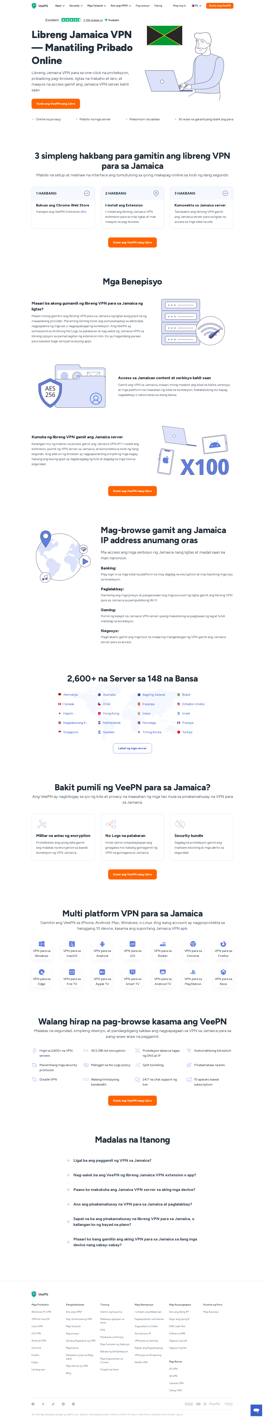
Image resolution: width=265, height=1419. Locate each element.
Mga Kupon (72, 1347)
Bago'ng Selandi (153, 695)
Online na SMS (177, 1333)
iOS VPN (36, 1333)
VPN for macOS (41, 1319)
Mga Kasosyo (211, 1311)
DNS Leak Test (177, 1326)
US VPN (173, 1368)
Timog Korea (151, 732)
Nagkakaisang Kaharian (79, 723)
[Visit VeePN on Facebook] (33, 1404)
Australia (109, 695)
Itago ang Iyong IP (179, 1319)
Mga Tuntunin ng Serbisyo (115, 1344)
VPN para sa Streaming (148, 1355)
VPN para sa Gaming (146, 1340)
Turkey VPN (175, 1390)
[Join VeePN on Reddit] (63, 1404)
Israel (186, 713)
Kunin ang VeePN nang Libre (56, 103)
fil (196, 5)
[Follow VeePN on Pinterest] (73, 1404)
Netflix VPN (141, 1362)
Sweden (108, 732)
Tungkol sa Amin (109, 1369)
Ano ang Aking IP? (179, 1311)
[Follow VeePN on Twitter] (43, 1404)
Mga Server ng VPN (77, 1365)
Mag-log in (179, 5)
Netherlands (111, 723)
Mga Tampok (95, 5)
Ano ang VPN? (119, 5)
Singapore (70, 732)
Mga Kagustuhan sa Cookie (111, 1360)
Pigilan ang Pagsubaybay (149, 1347)
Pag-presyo (143, 5)
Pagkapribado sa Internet (149, 1319)
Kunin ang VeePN (220, 5)
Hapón (68, 713)
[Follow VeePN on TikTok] (53, 1404)
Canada (68, 704)
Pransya (187, 723)
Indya (146, 713)
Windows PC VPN (41, 1311)
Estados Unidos (193, 704)
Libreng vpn (38, 1369)
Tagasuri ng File (177, 1347)
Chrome (36, 1347)
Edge (35, 1362)
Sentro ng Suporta (111, 1311)
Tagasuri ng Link (178, 1340)
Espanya (148, 704)
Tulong (158, 5)
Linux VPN (37, 1326)
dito (84, 212)
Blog (68, 1373)
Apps (58, 5)
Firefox (35, 1355)
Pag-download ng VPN (79, 1319)
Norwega (149, 723)
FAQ (102, 1329)
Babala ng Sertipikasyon (114, 1351)
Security (74, 5)
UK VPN (173, 1376)
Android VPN (39, 1340)
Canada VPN (176, 1383)
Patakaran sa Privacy (111, 1337)
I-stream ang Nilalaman (148, 1311)
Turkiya (187, 732)
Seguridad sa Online (146, 1326)
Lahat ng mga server (132, 748)
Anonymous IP (143, 1333)
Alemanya (70, 695)
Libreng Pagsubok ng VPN (81, 1340)
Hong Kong (110, 713)
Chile (106, 704)
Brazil (186, 695)
